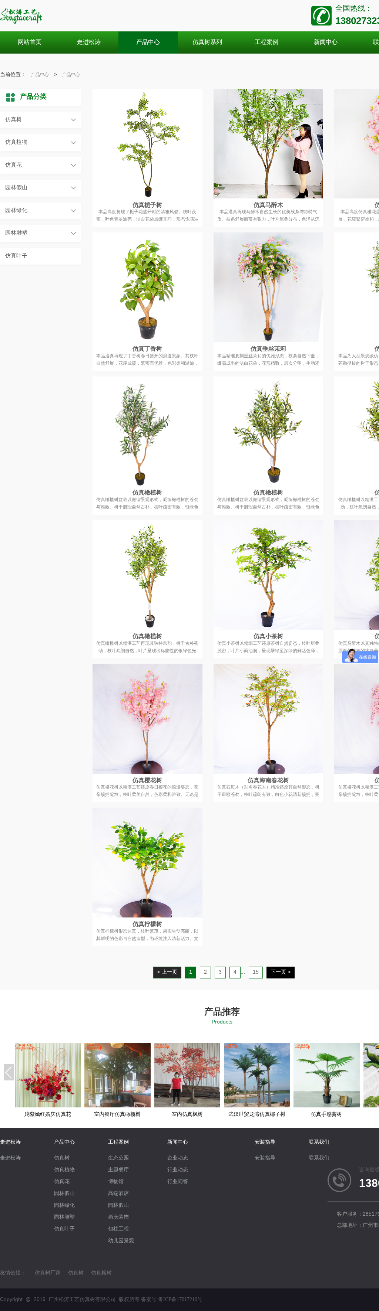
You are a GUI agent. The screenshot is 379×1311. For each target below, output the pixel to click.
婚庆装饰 (118, 1217)
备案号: (171, 1299)
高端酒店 (118, 1193)
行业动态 (177, 1170)
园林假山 (16, 188)
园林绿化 (16, 211)
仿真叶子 (16, 256)
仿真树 (13, 120)
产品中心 (40, 74)
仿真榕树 (101, 1273)
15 (256, 972)
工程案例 (118, 1142)
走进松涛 (10, 1142)
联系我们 (319, 1142)
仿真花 (13, 165)
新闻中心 (177, 1142)
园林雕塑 (16, 233)
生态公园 (118, 1158)
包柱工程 (118, 1229)
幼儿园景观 (121, 1241)
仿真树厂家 (48, 1273)
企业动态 (177, 1158)
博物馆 (116, 1182)
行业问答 (177, 1182)
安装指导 (265, 1142)
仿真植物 (16, 142)
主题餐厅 (118, 1170)
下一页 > (281, 972)
